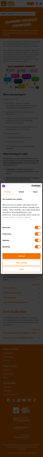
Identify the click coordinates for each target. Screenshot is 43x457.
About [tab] (35, 192)
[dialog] (21, 228)
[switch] (38, 234)
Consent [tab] (8, 192)
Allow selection (21, 262)
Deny (21, 269)
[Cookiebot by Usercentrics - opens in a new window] (31, 186)
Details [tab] (21, 192)
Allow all (21, 256)
